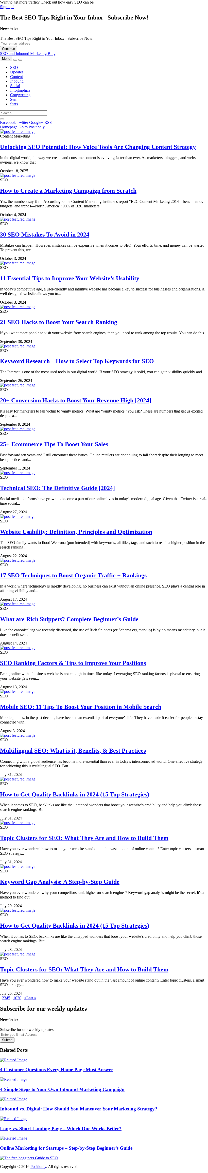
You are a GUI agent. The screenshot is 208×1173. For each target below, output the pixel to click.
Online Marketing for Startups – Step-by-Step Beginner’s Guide (66, 1148)
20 (19, 998)
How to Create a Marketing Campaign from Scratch (68, 190)
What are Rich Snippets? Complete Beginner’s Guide (69, 619)
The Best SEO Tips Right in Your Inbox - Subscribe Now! (47, 38)
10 (15, 998)
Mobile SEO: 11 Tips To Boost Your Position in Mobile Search (80, 706)
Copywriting (20, 95)
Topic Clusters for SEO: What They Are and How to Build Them (84, 838)
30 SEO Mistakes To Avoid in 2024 (44, 234)
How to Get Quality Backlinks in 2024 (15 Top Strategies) (74, 794)
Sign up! (7, 7)
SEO (14, 67)
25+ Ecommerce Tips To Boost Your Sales (54, 444)
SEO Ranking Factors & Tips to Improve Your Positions (73, 663)
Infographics (20, 90)
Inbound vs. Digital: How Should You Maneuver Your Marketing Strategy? (78, 1108)
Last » (31, 998)
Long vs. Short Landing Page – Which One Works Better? (61, 1128)
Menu (6, 59)
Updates (16, 72)
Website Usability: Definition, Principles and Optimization (76, 532)
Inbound (17, 81)
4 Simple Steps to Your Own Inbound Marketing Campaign (62, 1089)
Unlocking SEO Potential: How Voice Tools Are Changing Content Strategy (98, 147)
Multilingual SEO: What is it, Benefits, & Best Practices (73, 750)
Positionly (38, 1166)
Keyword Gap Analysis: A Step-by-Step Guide (59, 881)
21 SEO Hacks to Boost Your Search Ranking (58, 322)
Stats (14, 104)
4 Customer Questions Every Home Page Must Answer (56, 1069)
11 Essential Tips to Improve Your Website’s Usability (69, 278)
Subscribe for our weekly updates (27, 1029)
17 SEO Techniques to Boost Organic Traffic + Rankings (73, 575)
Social (15, 86)
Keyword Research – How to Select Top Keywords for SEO (77, 361)
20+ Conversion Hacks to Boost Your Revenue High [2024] (75, 400)
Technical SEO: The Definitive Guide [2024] (57, 488)
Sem (13, 99)
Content (16, 76)
